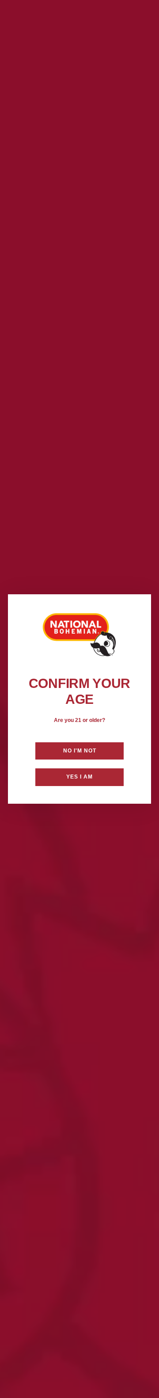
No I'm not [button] (79, 751)
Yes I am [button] (79, 777)
